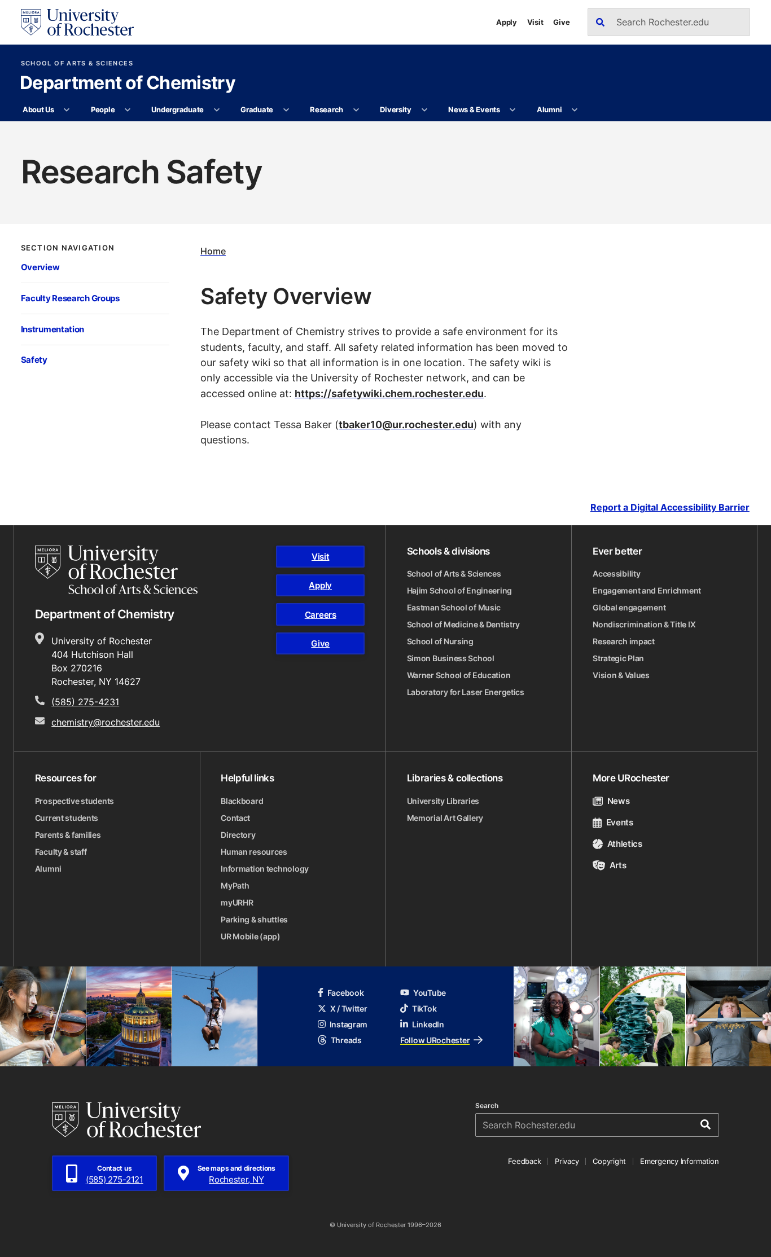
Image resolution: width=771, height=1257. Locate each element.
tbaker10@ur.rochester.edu (406, 424)
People (103, 109)
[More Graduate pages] (286, 110)
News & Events (474, 109)
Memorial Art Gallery (445, 817)
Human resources (254, 851)
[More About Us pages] (67, 110)
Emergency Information (679, 1161)
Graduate (256, 109)
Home (213, 251)
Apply (506, 22)
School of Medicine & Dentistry (463, 624)
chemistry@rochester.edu (105, 722)
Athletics (624, 844)
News (618, 801)
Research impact (624, 641)
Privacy (567, 1161)
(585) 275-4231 (85, 702)
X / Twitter (348, 1008)
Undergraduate (177, 109)
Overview (40, 267)
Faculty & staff (61, 851)
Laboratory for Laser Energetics (465, 692)
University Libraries (443, 800)
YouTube (429, 992)
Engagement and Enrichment (647, 590)
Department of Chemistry (127, 83)
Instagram (348, 1024)
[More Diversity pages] (424, 110)
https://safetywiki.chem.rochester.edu (389, 393)
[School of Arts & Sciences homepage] (116, 570)
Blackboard (242, 800)
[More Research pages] (356, 110)
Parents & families (68, 834)
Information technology (265, 868)
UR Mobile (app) (251, 936)
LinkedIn (428, 1024)
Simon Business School (450, 658)
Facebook (345, 992)
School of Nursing (440, 641)
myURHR (237, 902)
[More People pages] (128, 110)
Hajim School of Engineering (459, 590)
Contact (235, 817)
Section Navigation (68, 248)
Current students (67, 817)
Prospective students (74, 800)
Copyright (609, 1161)
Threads (346, 1040)
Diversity (395, 109)
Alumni (549, 109)
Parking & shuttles (254, 919)
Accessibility (616, 573)
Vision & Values (621, 675)
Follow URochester (435, 1040)
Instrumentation (53, 329)
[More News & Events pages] (512, 110)
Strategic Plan (618, 658)
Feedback (524, 1161)
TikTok (424, 1008)
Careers (320, 615)
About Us (38, 109)
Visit (535, 22)
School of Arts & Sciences (77, 63)
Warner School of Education (459, 675)
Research (326, 109)
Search (486, 1105)
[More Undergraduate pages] (216, 110)
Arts (618, 865)
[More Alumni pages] (575, 110)
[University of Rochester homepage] (77, 22)
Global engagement (629, 607)
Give (561, 22)
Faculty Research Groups (70, 298)
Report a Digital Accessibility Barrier (670, 507)
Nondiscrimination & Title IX (644, 624)
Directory (238, 834)
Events (619, 822)
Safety (34, 360)
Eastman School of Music (454, 607)
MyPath (235, 885)
